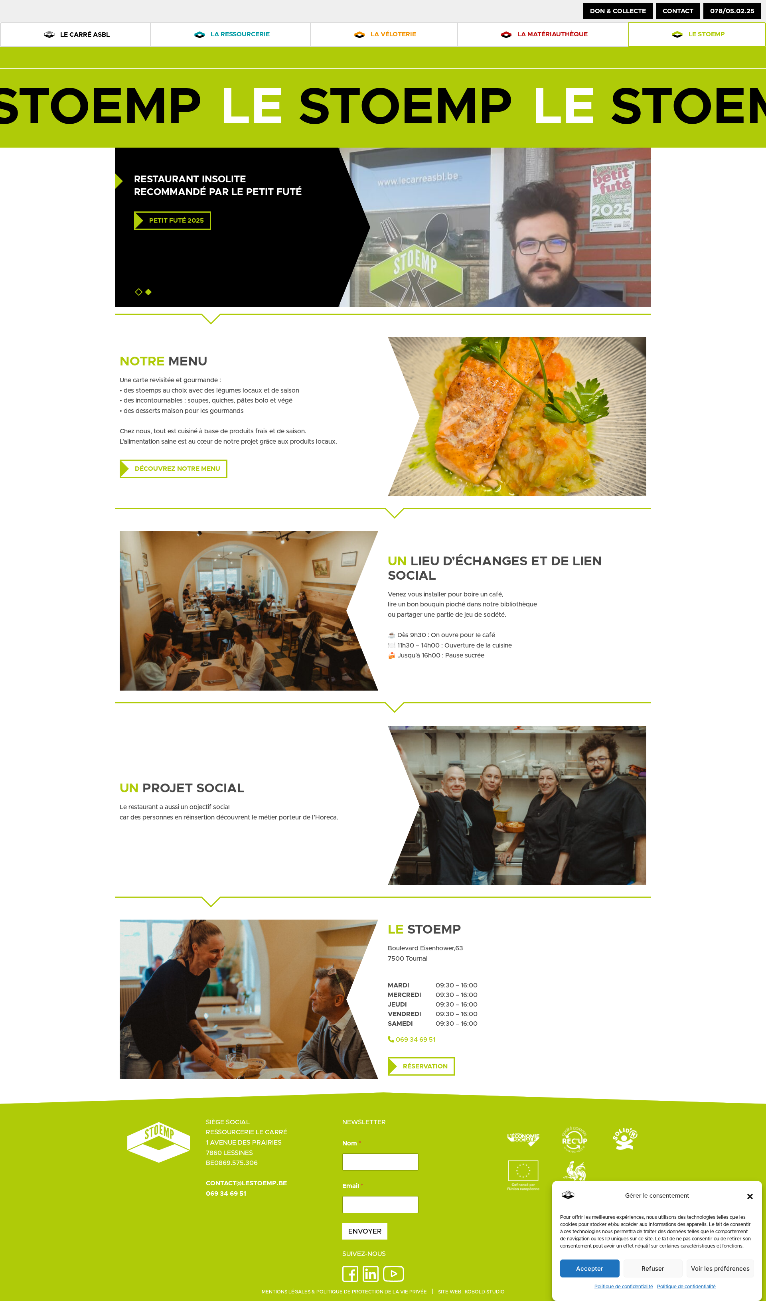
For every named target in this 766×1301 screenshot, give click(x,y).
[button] (750, 1196)
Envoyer (364, 1231)
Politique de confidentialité (623, 1286)
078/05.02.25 (732, 11)
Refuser (653, 1268)
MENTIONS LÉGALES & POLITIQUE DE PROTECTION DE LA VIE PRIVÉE (344, 1291)
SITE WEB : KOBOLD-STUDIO (471, 1291)
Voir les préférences (720, 1268)
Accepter (589, 1268)
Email (352, 1186)
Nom (351, 1143)
